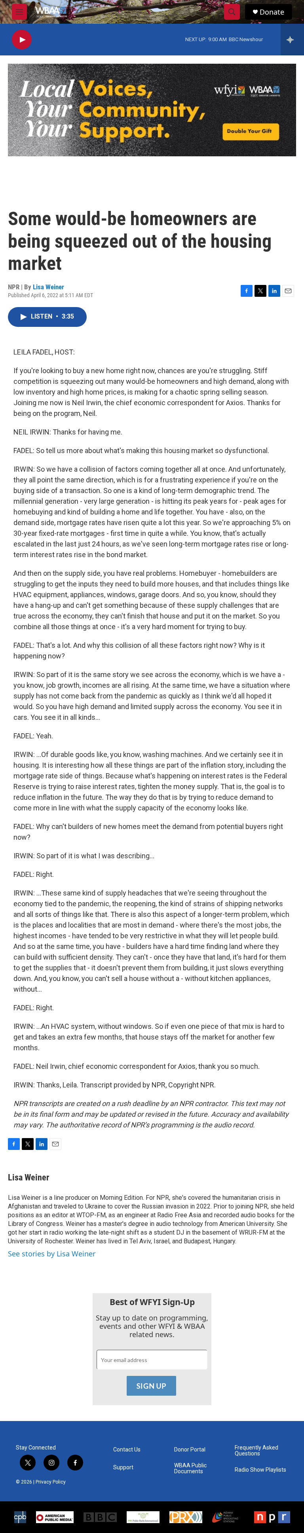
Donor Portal (189, 1450)
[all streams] (292, 39)
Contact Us (127, 1450)
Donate (272, 12)
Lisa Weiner (48, 287)
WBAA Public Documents (190, 1469)
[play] (21, 39)
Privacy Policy (51, 1482)
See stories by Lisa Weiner (51, 1253)
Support (123, 1467)
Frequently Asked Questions (256, 1451)
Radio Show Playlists (260, 1470)
